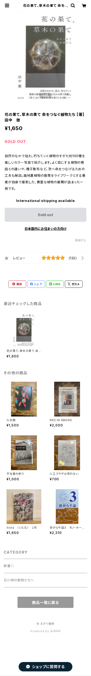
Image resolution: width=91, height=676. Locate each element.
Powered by (40, 631)
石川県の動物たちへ (19, 580)
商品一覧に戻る (45, 602)
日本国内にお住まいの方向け (45, 229)
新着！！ (9, 566)
